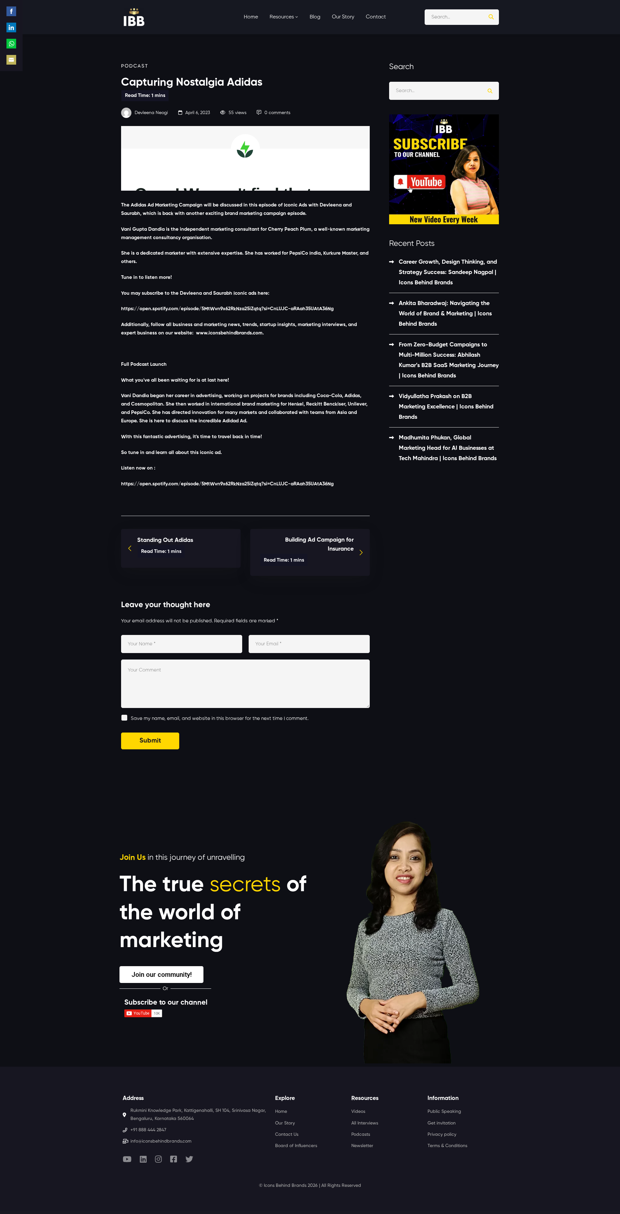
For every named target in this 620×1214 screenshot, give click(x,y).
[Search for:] (462, 17)
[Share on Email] (11, 60)
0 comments (277, 113)
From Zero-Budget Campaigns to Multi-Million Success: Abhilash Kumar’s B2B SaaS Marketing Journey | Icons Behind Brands (449, 360)
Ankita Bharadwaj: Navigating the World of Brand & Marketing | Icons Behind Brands (445, 314)
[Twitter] (189, 1159)
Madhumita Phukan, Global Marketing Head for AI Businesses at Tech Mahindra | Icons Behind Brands (448, 448)
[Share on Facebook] (11, 11)
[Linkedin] (143, 1159)
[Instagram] (158, 1159)
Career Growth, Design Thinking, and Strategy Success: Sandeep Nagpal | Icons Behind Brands (448, 272)
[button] (161, 974)
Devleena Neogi (150, 113)
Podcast (134, 66)
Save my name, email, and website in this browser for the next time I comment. (219, 718)
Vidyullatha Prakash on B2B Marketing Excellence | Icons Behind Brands (446, 407)
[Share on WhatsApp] (11, 43)
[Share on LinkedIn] (11, 27)
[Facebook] (173, 1159)
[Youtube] (127, 1159)
